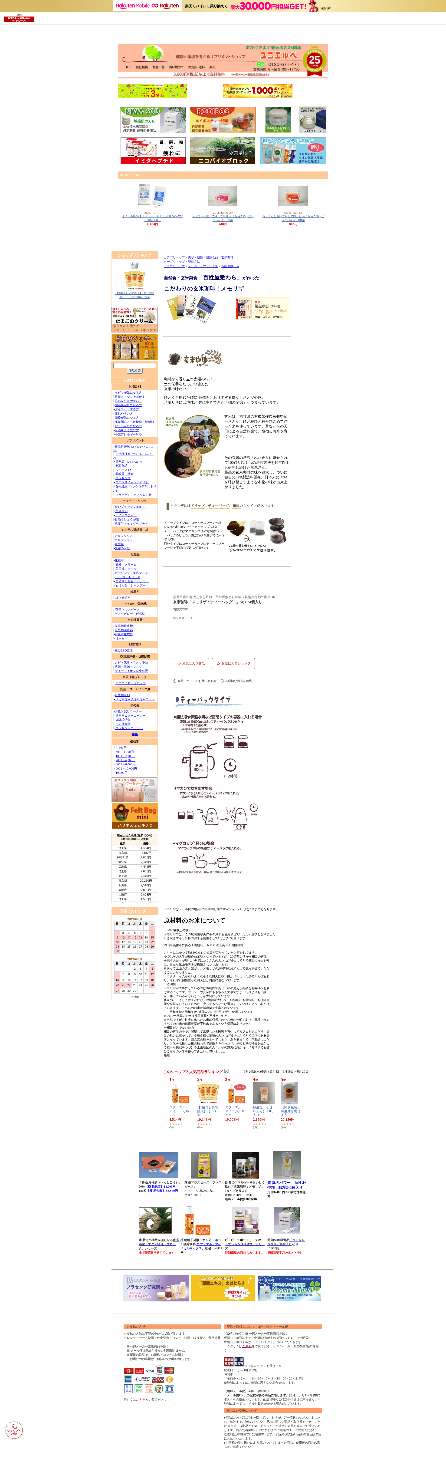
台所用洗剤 (122, 695)
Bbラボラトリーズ (127, 577)
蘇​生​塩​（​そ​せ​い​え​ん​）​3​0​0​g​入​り (262, 1111)
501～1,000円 (125, 752)
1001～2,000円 (125, 756)
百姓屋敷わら (230, 266)
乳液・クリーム (126, 564)
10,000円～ (123, 772)
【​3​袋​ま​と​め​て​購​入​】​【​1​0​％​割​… (207, 1111)
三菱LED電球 (124, 650)
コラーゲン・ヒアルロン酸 (133, 495)
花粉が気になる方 (127, 417)
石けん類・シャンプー (130, 585)
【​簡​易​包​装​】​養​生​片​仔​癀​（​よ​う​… (290, 1111)
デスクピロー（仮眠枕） (131, 614)
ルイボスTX (123, 469)
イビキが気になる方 (128, 392)
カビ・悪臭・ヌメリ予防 (131, 662)
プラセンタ (123, 478)
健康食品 (212, 257)
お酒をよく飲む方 (127, 430)
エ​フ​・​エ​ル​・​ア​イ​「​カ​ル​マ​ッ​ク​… (235, 1111)
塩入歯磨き (123, 597)
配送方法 (194, 261)
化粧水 (119, 560)
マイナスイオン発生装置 (131, 671)
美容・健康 (195, 257)
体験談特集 (123, 719)
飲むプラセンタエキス (130, 507)
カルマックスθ (124, 540)
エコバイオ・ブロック (130, 683)
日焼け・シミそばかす (130, 396)
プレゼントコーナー (129, 728)
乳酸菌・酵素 (124, 474)
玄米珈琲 (121, 511)
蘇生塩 (119, 544)
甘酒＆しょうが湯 (127, 519)
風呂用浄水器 (124, 630)
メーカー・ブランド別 (203, 266)
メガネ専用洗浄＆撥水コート (135, 699)
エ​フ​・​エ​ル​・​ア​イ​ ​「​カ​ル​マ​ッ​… (179, 1111)
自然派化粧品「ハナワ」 (132, 581)
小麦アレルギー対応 (128, 434)
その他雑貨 (123, 724)
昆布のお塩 (122, 548)
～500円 (121, 747)
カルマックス (124, 535)
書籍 (135, 734)
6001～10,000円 (126, 768)
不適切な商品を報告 (238, 681)
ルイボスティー (126, 515)
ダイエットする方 (127, 409)
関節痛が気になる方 (128, 405)
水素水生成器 (124, 634)
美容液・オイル (126, 568)
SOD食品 (121, 465)
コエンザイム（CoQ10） (132, 482)
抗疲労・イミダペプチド (131, 523)
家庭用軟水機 (124, 626)
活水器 (120, 638)
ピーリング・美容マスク (131, 573)
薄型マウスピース (127, 609)
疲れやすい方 (124, 413)
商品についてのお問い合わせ (197, 681)
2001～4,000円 (125, 760)
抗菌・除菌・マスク (128, 666)
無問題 (129, 461)
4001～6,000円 (125, 764)
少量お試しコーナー (128, 711)
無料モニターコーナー (130, 715)
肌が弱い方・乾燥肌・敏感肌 (134, 422)
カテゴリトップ (174, 257)
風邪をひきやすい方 (128, 401)
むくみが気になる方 (128, 426)
